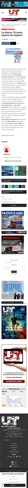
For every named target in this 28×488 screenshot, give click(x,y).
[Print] (23, 186)
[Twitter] (14, 457)
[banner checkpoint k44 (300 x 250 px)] (12, 299)
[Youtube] (17, 457)
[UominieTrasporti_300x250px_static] (12, 254)
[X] (6, 186)
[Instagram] (20, 457)
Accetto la (9, 202)
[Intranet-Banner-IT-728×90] (14, 21)
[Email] (20, 186)
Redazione (5, 39)
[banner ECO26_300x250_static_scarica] (20, 175)
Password (14, 265)
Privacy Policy (12, 202)
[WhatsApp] (9, 186)
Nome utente (14, 260)
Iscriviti (14, 205)
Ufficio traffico (16, 25)
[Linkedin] (13, 186)
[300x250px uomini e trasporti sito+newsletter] (12, 229)
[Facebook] (2, 186)
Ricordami (14, 274)
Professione (9, 25)
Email (2, 197)
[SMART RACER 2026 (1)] (14, 6)
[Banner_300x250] (7, 175)
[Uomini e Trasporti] (14, 13)
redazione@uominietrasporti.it (16, 440)
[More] (18, 43)
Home (3, 25)
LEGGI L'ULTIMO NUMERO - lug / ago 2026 (12, 302)
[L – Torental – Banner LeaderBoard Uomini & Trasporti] (14, 233)
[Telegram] (16, 186)
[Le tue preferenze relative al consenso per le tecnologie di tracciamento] (2, 485)
